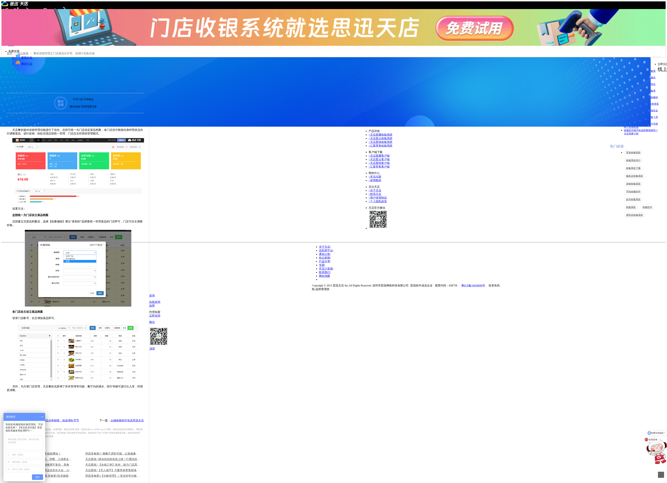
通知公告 (325, 254)
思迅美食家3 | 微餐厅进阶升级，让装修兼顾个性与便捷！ (120, 453)
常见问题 (375, 176)
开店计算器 (326, 268)
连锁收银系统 (633, 184)
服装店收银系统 (634, 176)
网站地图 (324, 275)
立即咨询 (154, 315)
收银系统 (631, 207)
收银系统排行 (633, 160)
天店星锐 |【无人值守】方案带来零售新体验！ (113, 470)
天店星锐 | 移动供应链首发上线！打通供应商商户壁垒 (118, 459)
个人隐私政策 (378, 201)
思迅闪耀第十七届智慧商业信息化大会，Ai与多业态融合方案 (53, 470)
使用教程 (375, 180)
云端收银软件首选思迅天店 (127, 420)
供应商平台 (326, 250)
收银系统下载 (633, 168)
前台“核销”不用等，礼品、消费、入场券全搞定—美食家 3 (52, 459)
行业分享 (325, 261)
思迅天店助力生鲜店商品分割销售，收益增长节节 (48, 420)
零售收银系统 (633, 152)
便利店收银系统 (634, 215)
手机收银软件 (633, 191)
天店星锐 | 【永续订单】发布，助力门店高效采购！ (116, 464)
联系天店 (375, 194)
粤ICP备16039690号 (473, 285)
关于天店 (375, 190)
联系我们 (324, 272)
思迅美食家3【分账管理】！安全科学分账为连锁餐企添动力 (122, 475)
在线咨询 (154, 301)
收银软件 (647, 207)
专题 (322, 265)
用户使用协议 (378, 197)
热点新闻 (325, 257)
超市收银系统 (633, 199)
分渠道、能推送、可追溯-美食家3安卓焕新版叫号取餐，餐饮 (53, 475)
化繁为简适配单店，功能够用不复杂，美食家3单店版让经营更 (54, 464)
